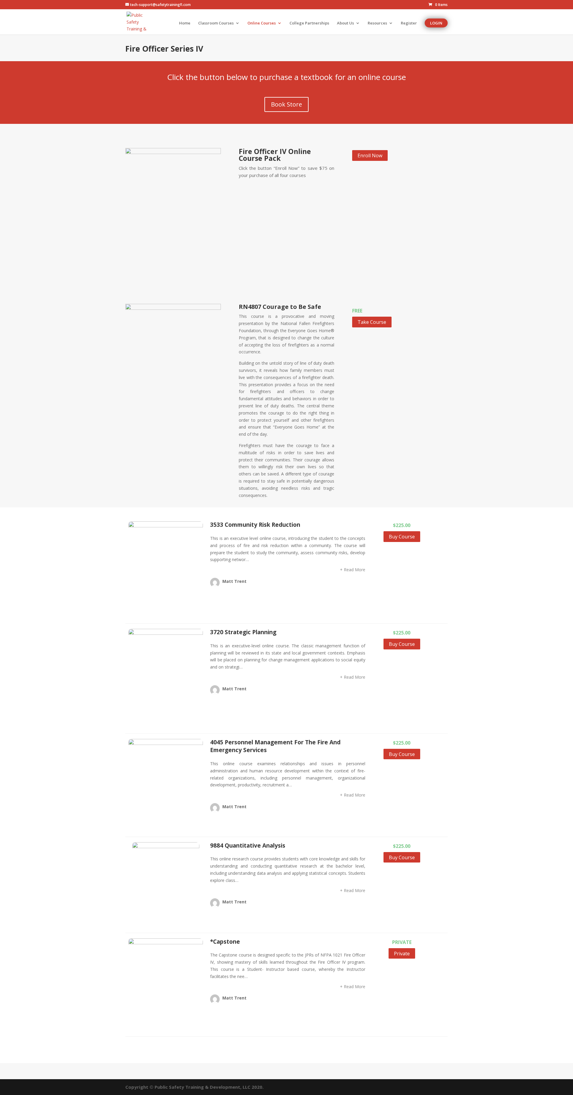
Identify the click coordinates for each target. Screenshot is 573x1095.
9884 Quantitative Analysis (247, 845)
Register (409, 23)
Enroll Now (370, 155)
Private (402, 953)
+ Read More (352, 569)
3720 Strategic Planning (243, 632)
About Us (345, 23)
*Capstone (225, 941)
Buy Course (402, 536)
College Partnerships (309, 23)
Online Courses (261, 23)
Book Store (286, 104)
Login (436, 23)
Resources (377, 23)
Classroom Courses (216, 23)
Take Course (372, 322)
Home (184, 23)
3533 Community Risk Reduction (255, 525)
